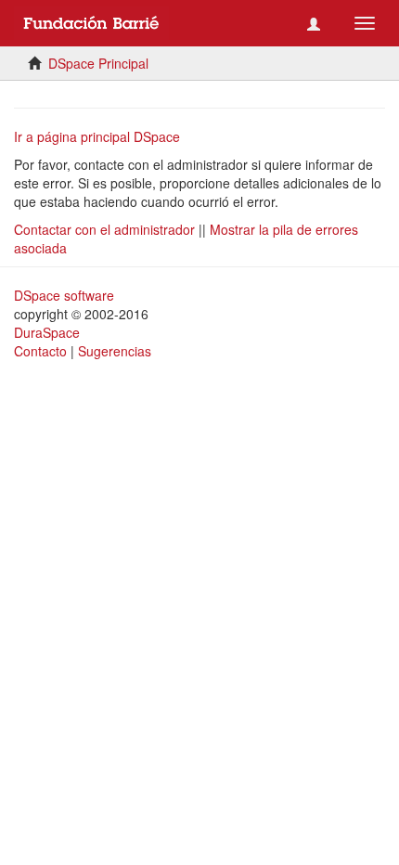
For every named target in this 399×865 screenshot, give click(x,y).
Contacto (40, 351)
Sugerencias (114, 351)
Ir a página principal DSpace (97, 136)
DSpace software (64, 295)
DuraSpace (47, 332)
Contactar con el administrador (104, 229)
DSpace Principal (98, 63)
